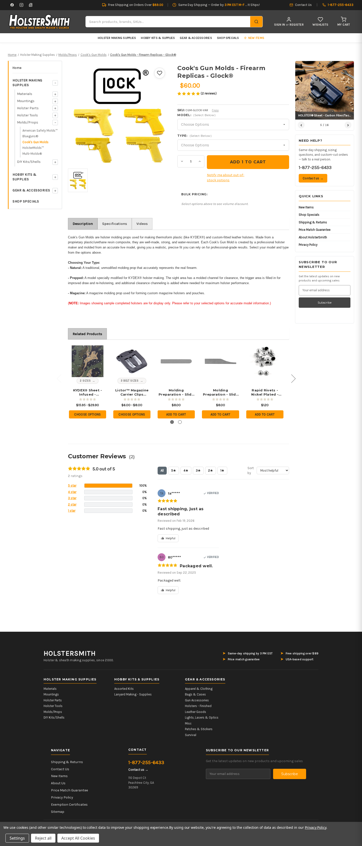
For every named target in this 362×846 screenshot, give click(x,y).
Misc (188, 723)
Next (293, 378)
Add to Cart (176, 414)
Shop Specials (228, 38)
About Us (58, 783)
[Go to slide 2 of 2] (180, 422)
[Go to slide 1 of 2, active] (172, 422)
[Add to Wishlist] (159, 73)
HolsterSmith (70, 653)
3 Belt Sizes (130, 380)
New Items (306, 207)
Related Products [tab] (87, 334)
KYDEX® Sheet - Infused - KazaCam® (87, 392)
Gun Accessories (197, 700)
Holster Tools (27, 115)
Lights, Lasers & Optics (201, 717)
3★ (198, 470)
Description (83, 223)
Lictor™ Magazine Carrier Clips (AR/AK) (131, 392)
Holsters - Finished (198, 706)
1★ (222, 470)
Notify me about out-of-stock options (225, 177)
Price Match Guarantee (314, 229)
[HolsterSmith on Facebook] (12, 5)
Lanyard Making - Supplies (133, 694)
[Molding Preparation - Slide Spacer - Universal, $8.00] (220, 361)
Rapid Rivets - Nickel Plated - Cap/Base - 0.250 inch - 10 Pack (265, 392)
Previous (59, 378)
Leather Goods (195, 712)
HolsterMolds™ (33, 148)
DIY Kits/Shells (29, 162)
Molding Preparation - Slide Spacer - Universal (220, 392)
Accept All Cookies (78, 838)
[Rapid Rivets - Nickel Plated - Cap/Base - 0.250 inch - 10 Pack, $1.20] (265, 361)
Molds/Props (27, 122)
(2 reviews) (209, 93)
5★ (173, 470)
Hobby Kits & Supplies (158, 38)
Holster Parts (28, 108)
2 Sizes (85, 380)
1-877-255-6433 (315, 167)
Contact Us (60, 769)
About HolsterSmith (313, 237)
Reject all (43, 838)
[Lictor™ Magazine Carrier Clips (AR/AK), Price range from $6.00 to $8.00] (132, 361)
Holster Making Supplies (117, 38)
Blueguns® (30, 136)
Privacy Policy (308, 244)
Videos (142, 223)
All (162, 470)
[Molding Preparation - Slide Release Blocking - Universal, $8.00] (176, 361)
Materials (24, 94)
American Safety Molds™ (40, 130)
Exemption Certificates (69, 804)
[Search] (256, 21)
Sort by (250, 470)
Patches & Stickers (199, 729)
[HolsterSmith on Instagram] (21, 5)
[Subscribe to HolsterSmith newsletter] (30, 5)
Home (17, 68)
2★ (210, 470)
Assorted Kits (124, 689)
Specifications (114, 223)
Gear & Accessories (196, 38)
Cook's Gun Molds (35, 142)
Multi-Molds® (32, 153)
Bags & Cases (195, 694)
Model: (196, 115)
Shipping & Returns (313, 222)
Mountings (25, 101)
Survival (190, 735)
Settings (17, 838)
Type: (194, 136)
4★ (185, 470)
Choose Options (87, 414)
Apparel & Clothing (199, 689)
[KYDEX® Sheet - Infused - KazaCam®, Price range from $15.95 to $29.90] (87, 361)
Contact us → (313, 178)
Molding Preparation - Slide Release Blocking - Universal (176, 392)
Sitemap (57, 812)
